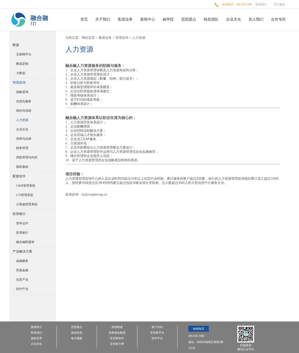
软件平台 (157, 338)
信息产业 (22, 279)
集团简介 (36, 327)
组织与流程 (23, 110)
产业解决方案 (22, 251)
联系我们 (261, 4)
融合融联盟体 (25, 242)
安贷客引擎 (117, 344)
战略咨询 (22, 92)
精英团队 (211, 19)
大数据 (20, 73)
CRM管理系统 (25, 185)
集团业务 (125, 19)
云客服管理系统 (26, 204)
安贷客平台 (157, 332)
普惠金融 (22, 270)
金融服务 (22, 261)
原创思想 (76, 332)
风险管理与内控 (26, 157)
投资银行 (19, 214)
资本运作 (22, 223)
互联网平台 (23, 54)
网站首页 (88, 37)
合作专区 (278, 19)
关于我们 (102, 19)
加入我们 (256, 19)
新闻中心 (147, 19)
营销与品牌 (23, 138)
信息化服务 (23, 101)
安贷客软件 (117, 338)
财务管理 (22, 148)
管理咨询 (19, 82)
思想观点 (188, 19)
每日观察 (76, 338)
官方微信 (279, 4)
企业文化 (233, 19)
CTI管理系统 (24, 195)
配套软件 (19, 176)
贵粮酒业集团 (117, 332)
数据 (16, 45)
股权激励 (22, 166)
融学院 (168, 19)
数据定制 (22, 63)
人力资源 (22, 120)
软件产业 (22, 289)
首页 (84, 19)
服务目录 (36, 338)
